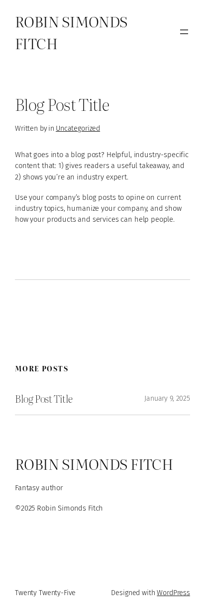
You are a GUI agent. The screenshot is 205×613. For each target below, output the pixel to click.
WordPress (173, 593)
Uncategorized (78, 128)
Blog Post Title (44, 398)
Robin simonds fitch (94, 463)
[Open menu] (184, 32)
